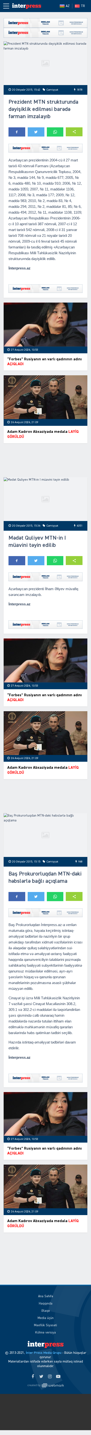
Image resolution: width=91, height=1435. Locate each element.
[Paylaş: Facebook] (16, 132)
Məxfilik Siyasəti (45, 1325)
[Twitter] (41, 1376)
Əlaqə (45, 1310)
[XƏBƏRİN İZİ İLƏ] (26, 6)
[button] (74, 131)
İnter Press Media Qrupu (43, 1353)
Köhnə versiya (45, 1332)
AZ (68, 6)
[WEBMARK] (45, 1385)
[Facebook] (33, 1376)
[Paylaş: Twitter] (36, 132)
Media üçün (46, 1318)
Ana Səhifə (45, 1296)
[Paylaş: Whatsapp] (55, 132)
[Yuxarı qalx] (77, 1421)
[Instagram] (50, 1376)
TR (83, 6)
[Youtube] (58, 1376)
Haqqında (45, 1303)
